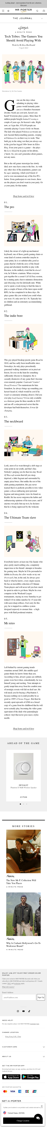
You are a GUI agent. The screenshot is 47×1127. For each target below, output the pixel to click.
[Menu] (3, 11)
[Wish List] (8, 11)
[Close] (41, 1106)
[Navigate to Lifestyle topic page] (23, 28)
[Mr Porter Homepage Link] (23, 11)
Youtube (23, 1011)
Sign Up (41, 997)
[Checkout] (42, 11)
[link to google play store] (31, 1077)
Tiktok (29, 1011)
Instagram (18, 1011)
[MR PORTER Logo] (11, 1101)
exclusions (17, 983)
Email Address (7, 992)
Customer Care (34, 1024)
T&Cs (9, 983)
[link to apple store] (11, 1077)
